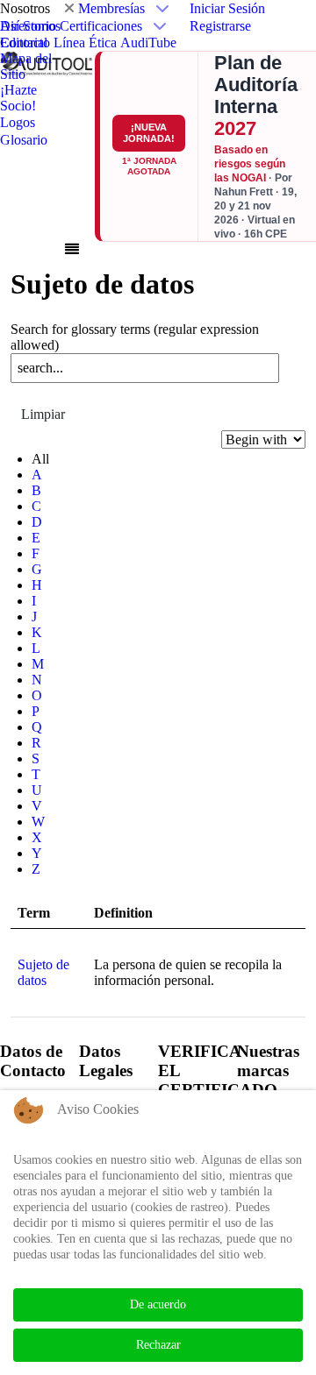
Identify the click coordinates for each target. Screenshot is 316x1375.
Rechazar (158, 1344)
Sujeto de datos (43, 972)
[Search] (22, 392)
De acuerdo (158, 1304)
